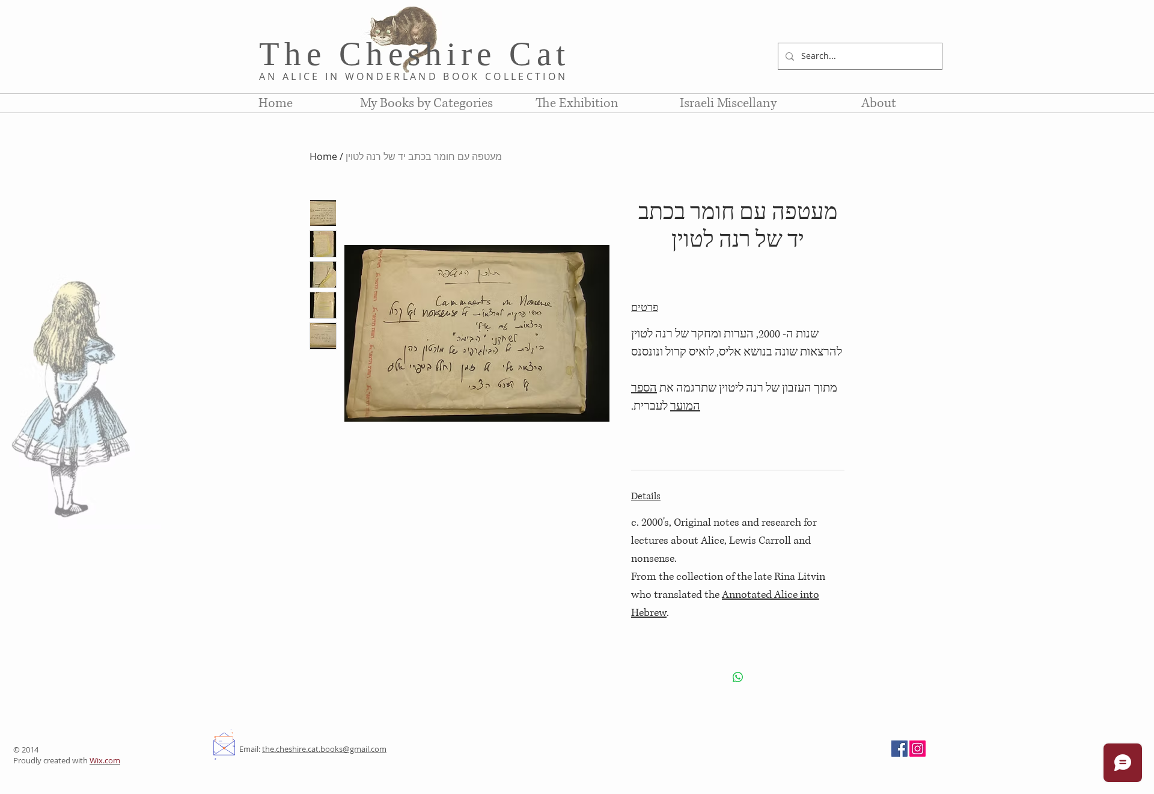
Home (323, 156)
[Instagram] (917, 748)
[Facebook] (899, 748)
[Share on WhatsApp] (738, 677)
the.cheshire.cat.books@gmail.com (324, 748)
